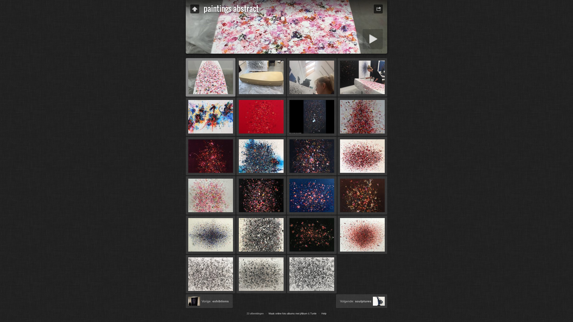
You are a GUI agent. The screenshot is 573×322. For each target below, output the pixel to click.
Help (323, 313)
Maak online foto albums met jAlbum (288, 313)
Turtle (313, 313)
